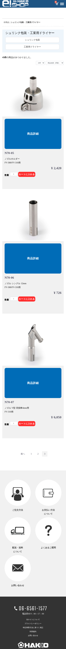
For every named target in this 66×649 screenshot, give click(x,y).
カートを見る (57, 4)
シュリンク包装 (32, 40)
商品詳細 (33, 133)
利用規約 (33, 631)
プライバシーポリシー (33, 623)
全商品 (6, 22)
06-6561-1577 (33, 608)
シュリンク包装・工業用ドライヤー (25, 22)
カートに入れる (27, 174)
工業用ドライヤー (32, 47)
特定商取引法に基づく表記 (33, 627)
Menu (62, 4)
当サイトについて (33, 619)
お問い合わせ (33, 635)
